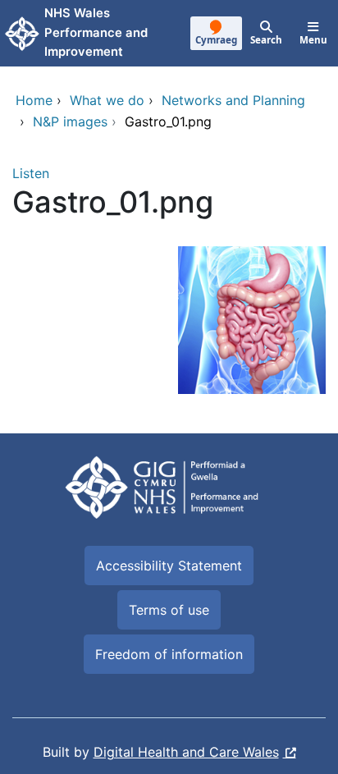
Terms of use (169, 610)
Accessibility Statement (169, 565)
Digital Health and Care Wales (186, 752)
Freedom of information (169, 654)
